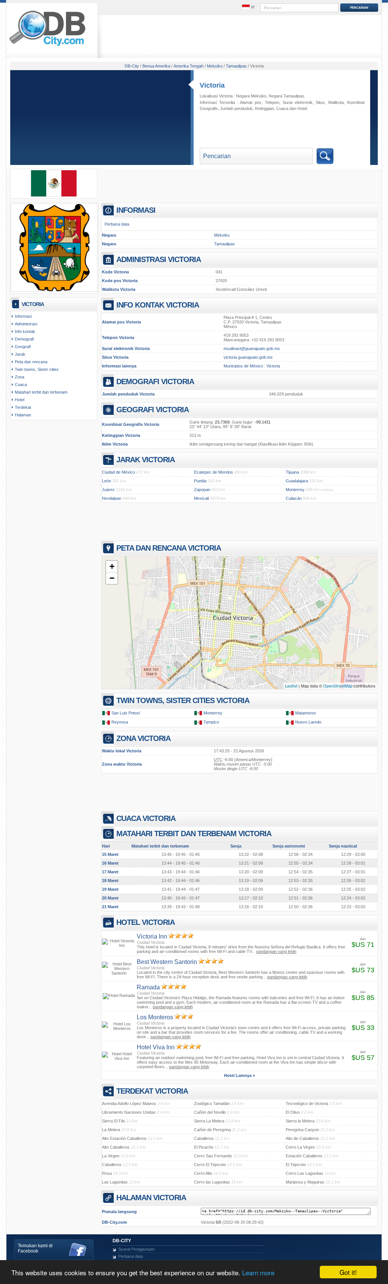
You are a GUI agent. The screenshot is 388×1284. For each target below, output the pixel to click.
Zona (19, 377)
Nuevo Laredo (308, 722)
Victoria (212, 85)
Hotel (302, 108)
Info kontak (25, 331)
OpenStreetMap (337, 686)
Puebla (200, 481)
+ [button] (112, 566)
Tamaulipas (224, 244)
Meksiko (222, 235)
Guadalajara (297, 481)
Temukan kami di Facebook (35, 1248)
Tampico (211, 722)
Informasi (23, 316)
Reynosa (119, 722)
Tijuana (292, 472)
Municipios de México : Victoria (252, 366)
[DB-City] (47, 46)
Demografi (24, 339)
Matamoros (305, 713)
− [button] (112, 578)
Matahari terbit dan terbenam (41, 392)
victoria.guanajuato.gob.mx (248, 357)
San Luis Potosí (125, 713)
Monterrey (295, 489)
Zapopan (202, 489)
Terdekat (23, 407)
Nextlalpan (111, 498)
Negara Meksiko (251, 96)
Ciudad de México (118, 472)
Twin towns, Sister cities (37, 369)
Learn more (258, 1272)
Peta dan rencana (31, 361)
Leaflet (291, 686)
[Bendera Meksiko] (54, 195)
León (106, 481)
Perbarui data (117, 224)
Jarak (20, 354)
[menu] (248, 7)
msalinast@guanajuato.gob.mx (252, 348)
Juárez (108, 489)
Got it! (348, 1272)
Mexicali (201, 498)
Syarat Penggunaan (136, 1249)
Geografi (23, 346)
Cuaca (282, 108)
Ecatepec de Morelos (213, 472)
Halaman (23, 415)
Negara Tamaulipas (286, 96)
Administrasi (26, 324)
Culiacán (294, 498)
